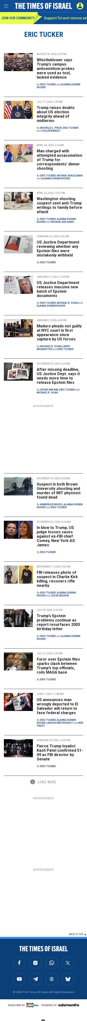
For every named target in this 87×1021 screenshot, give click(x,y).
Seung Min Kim (49, 389)
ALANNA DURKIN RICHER (56, 178)
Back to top (76, 934)
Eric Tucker (48, 84)
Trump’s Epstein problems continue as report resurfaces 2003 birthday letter (58, 622)
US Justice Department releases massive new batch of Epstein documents (58, 289)
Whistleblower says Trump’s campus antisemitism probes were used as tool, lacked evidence (55, 69)
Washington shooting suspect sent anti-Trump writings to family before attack (59, 205)
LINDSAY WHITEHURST (60, 723)
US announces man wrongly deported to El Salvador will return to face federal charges (57, 706)
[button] (80, 6)
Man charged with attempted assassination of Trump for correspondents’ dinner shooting (59, 160)
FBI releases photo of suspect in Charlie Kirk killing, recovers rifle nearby (57, 579)
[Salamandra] (68, 1004)
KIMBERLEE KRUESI (51, 504)
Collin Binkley (51, 130)
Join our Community (17, 18)
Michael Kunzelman (70, 175)
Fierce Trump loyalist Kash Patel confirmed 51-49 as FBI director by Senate (60, 752)
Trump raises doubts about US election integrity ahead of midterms (56, 114)
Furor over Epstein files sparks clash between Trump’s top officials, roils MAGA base (58, 666)
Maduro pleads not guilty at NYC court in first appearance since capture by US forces (59, 332)
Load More (47, 782)
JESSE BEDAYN (60, 595)
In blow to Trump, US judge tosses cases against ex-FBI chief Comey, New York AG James (56, 536)
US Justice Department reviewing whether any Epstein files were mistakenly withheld (58, 248)
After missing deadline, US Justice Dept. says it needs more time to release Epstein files (58, 376)
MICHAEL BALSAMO (62, 222)
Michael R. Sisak (67, 303)
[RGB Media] (33, 1005)
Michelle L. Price (51, 128)
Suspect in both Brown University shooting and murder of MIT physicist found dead (58, 491)
